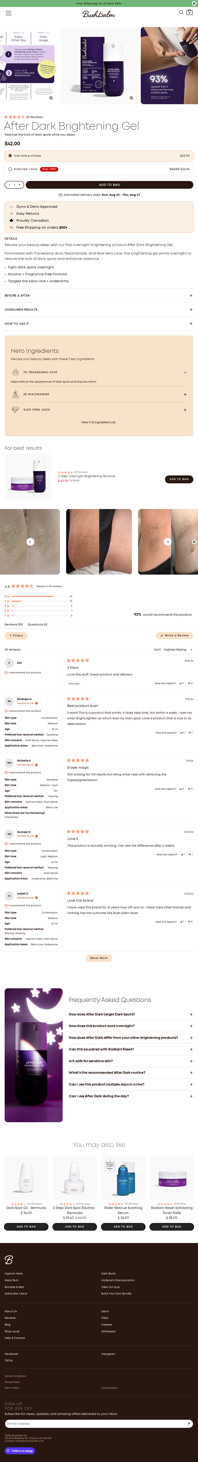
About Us (11, 1311)
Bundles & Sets (14, 1287)
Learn (105, 1311)
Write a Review (178, 636)
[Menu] (8, 13)
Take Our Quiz (110, 1287)
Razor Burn (12, 1280)
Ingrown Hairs (14, 1274)
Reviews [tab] (14, 626)
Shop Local (12, 1331)
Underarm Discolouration (118, 1280)
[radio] (99, 156)
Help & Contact (15, 1338)
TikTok (9, 1361)
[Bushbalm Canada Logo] (99, 14)
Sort (157, 649)
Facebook (11, 1354)
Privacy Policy (12, 1382)
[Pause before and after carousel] (194, 541)
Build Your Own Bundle (116, 1294)
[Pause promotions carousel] (194, 3)
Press (104, 1318)
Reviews (10, 1318)
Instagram (108, 1354)
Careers (106, 1325)
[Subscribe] (188, 1423)
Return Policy (12, 1388)
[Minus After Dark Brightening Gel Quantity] (9, 185)
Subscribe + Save (16, 1294)
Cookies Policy (109, 1388)
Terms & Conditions (15, 1376)
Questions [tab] (37, 626)
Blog (7, 1325)
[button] (99, 117)
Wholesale (108, 1331)
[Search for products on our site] (181, 13)
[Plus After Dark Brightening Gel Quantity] (19, 185)
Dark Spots (108, 1274)
